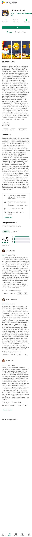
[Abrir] (3, 415)
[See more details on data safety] (8, 217)
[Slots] (13, 130)
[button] (6, 50)
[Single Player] (23, 130)
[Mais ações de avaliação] (28, 251)
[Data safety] (29, 134)
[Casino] (5, 130)
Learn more (10, 197)
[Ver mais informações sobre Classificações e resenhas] (29, 223)
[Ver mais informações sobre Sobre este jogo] (29, 62)
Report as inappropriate (9, 419)
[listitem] (6, 50)
